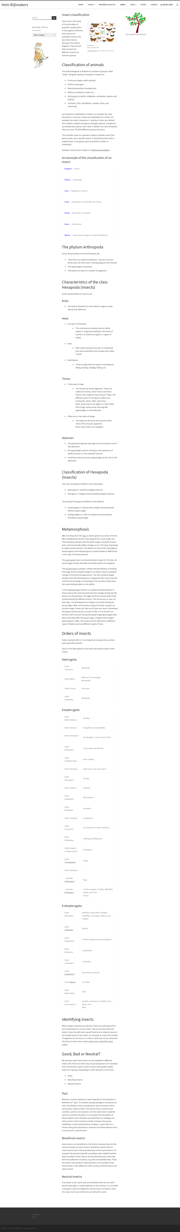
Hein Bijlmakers (17, 1228)
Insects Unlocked (92, 51)
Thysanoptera (69, 862)
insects (71, 99)
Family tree (35, 1214)
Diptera (72, 982)
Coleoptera (68, 930)
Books (34, 1217)
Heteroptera (69, 881)
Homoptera (69, 892)
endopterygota (74, 590)
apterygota (70, 560)
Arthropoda (73, 96)
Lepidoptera (69, 974)
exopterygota (72, 568)
